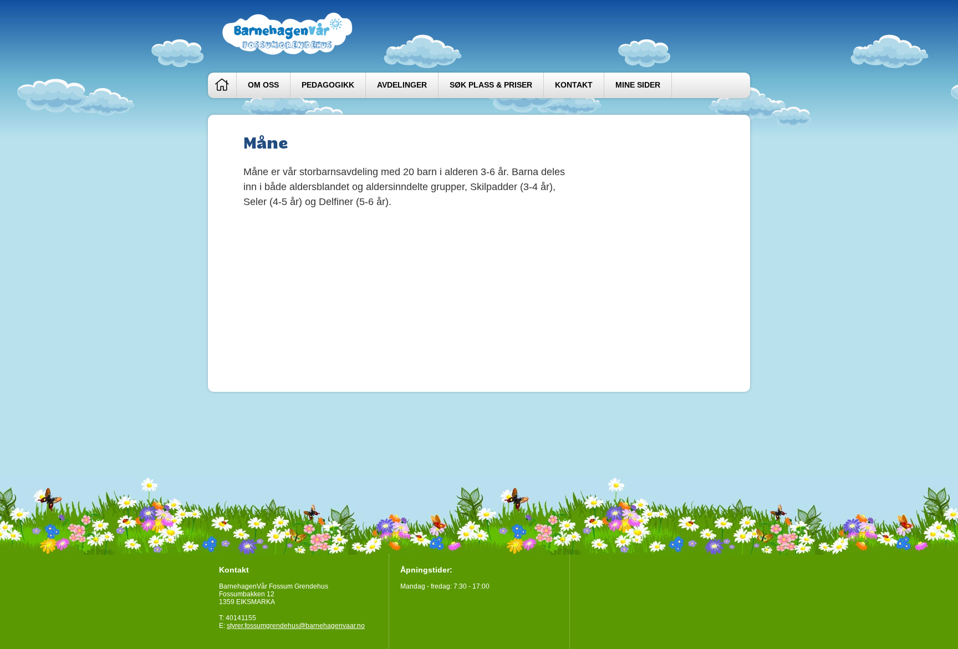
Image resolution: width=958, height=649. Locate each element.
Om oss (263, 85)
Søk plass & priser (491, 85)
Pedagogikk (328, 85)
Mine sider (637, 85)
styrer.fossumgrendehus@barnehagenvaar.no (296, 626)
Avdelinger (402, 85)
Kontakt (574, 85)
